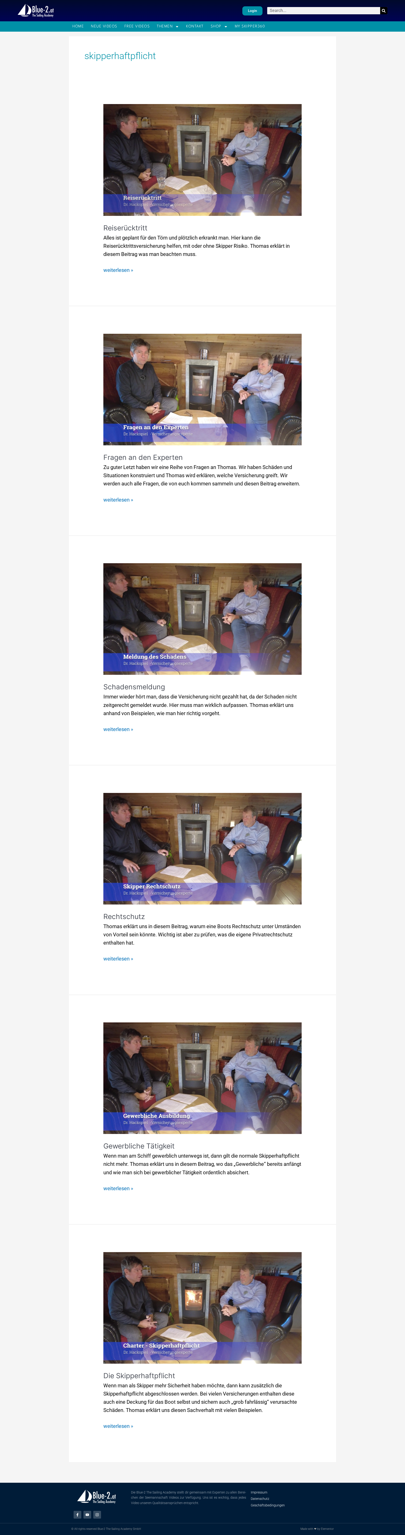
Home (78, 26)
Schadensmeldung (134, 687)
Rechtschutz (124, 916)
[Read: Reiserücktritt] (202, 159)
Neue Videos (104, 26)
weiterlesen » (118, 269)
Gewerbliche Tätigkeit (139, 1146)
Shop (216, 26)
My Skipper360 (250, 26)
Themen (165, 26)
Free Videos (137, 26)
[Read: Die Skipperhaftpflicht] (202, 1307)
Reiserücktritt (125, 228)
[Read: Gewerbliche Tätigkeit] (202, 1078)
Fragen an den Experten (143, 457)
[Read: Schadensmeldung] (202, 619)
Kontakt (195, 26)
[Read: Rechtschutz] (202, 848)
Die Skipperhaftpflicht (139, 1375)
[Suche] (383, 10)
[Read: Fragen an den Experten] (202, 389)
